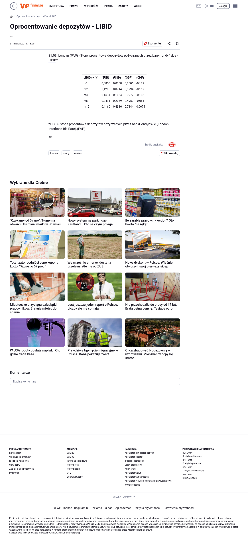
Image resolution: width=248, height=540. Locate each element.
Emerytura (56, 6)
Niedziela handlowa (19, 461)
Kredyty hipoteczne (191, 463)
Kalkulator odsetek (134, 457)
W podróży (91, 6)
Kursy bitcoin (73, 469)
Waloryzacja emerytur (20, 457)
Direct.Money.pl (189, 478)
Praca (108, 6)
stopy (66, 153)
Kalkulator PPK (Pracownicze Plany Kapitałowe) (148, 481)
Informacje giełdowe (77, 461)
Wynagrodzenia (132, 485)
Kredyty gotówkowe (192, 456)
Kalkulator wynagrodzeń (137, 477)
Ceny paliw (14, 465)
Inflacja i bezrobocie (134, 461)
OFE (69, 473)
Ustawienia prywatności (178, 508)
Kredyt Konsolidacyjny (193, 470)
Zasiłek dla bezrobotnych (21, 469)
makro (78, 153)
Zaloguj (223, 6)
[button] (209, 6)
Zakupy (123, 6)
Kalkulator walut (133, 473)
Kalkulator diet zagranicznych (139, 453)
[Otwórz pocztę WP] (199, 6)
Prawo (74, 6)
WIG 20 (70, 453)
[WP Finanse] (34, 6)
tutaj (77, 532)
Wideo (138, 6)
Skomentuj (155, 43)
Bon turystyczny (75, 477)
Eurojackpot (15, 453)
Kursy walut (130, 469)
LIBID (52, 60)
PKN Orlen (14, 473)
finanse (54, 153)
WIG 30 (70, 457)
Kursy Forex (73, 465)
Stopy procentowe (133, 465)
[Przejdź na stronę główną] (13, 8)
